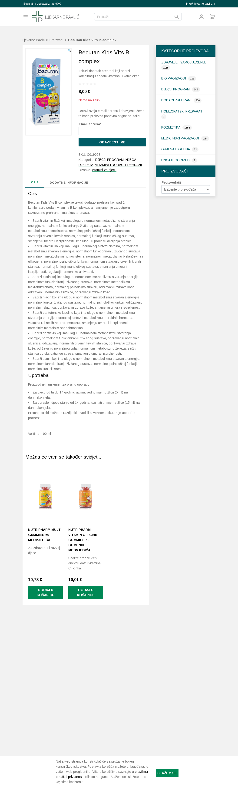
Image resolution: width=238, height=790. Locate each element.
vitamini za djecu (104, 170)
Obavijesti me (112, 142)
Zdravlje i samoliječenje (183, 62)
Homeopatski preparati (182, 111)
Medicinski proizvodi (180, 138)
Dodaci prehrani (176, 100)
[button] (70, 50)
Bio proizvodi (174, 78)
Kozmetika (171, 127)
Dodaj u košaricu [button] (45, 592)
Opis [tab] (35, 182)
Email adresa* (90, 124)
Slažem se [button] (167, 773)
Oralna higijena (176, 149)
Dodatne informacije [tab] (69, 182)
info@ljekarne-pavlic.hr (200, 3)
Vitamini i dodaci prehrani (118, 165)
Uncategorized (176, 160)
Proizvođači (171, 182)
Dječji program (176, 89)
